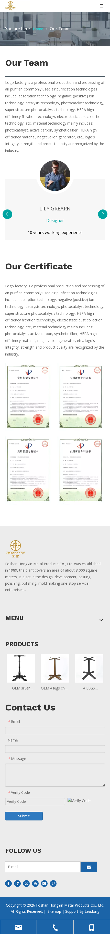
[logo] (29, 549)
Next (103, 214)
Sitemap (54, 911)
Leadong (92, 911)
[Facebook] (8, 883)
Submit (24, 816)
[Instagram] (44, 883)
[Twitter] (26, 883)
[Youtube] (35, 883)
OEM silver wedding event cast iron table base (21, 688)
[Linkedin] (17, 883)
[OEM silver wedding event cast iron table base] (21, 667)
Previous (7, 214)
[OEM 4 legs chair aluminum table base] (55, 667)
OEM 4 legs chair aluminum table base (55, 688)
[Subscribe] (88, 866)
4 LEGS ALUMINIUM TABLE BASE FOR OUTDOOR (89, 688)
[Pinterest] (53, 883)
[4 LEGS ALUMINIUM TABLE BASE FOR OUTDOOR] (89, 667)
